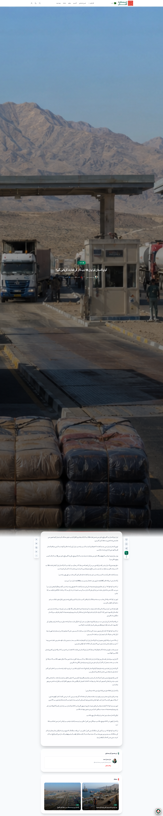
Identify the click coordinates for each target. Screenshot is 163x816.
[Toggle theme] (35, 3)
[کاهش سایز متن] (36, 555)
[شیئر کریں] (126, 548)
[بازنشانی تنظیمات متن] (36, 547)
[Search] (39, 3)
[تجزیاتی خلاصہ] (126, 553)
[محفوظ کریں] (126, 544)
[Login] (31, 3)
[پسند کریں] (126, 539)
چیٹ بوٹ (58, 3)
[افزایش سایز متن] (36, 539)
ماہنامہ (64, 3)
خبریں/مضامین (82, 3)
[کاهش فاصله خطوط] (36, 551)
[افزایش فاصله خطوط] (36, 543)
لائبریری (75, 3)
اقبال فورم (92, 3)
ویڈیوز (69, 3)
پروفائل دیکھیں (108, 765)
